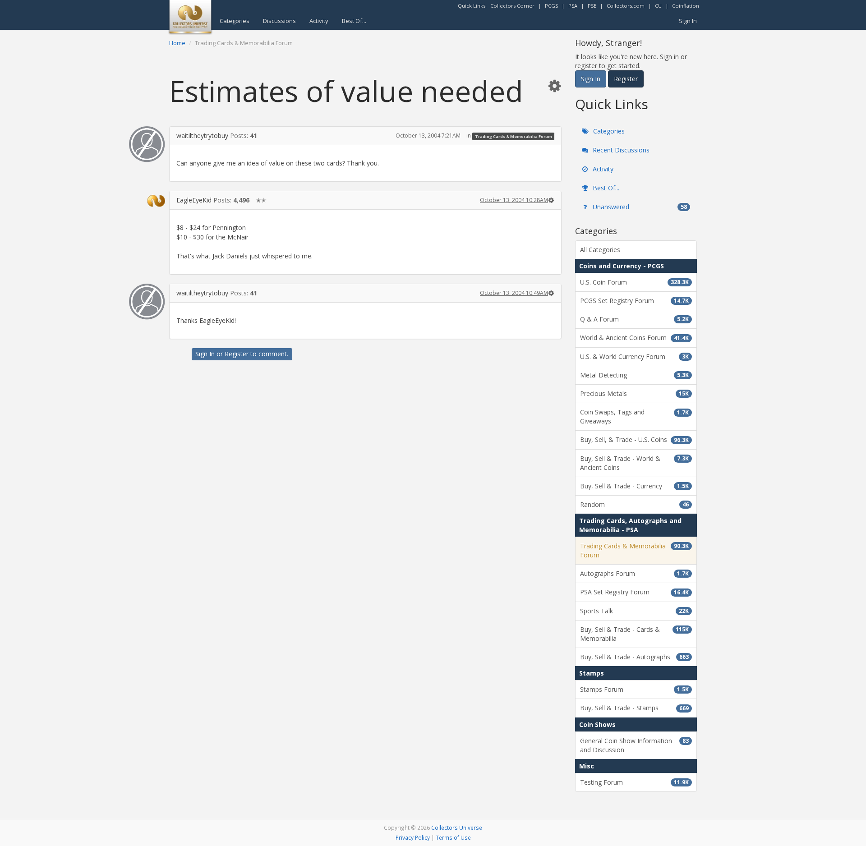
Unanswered (639, 206)
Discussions (279, 21)
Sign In (688, 21)
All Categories (600, 249)
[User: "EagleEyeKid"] (147, 201)
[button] (554, 85)
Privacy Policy (413, 837)
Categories (234, 21)
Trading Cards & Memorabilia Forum (513, 136)
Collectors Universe (456, 827)
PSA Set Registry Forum (634, 592)
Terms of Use (453, 837)
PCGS (551, 5)
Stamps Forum (634, 689)
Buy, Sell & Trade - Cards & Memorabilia (634, 634)
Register (237, 353)
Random (634, 504)
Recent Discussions (620, 150)
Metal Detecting (634, 375)
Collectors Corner (512, 5)
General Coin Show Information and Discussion (634, 745)
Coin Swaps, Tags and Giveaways (634, 416)
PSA (572, 5)
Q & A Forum (634, 319)
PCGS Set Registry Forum (634, 300)
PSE (592, 5)
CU (658, 5)
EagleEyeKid (194, 200)
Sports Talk (634, 611)
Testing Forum (634, 782)
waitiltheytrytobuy (202, 135)
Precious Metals (634, 393)
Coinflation (685, 5)
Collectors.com (626, 5)
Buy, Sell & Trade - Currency (634, 486)
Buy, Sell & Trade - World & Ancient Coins (634, 463)
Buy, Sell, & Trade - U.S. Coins (634, 439)
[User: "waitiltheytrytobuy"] (147, 144)
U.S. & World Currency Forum (634, 356)
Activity (318, 21)
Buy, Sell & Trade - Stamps (634, 707)
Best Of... (354, 21)
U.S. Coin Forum (634, 282)
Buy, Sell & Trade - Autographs (634, 657)
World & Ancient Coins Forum (634, 337)
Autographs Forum (634, 573)
